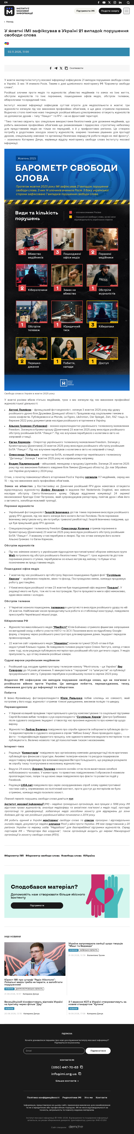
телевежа (58, 607)
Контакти (101, 1097)
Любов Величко (36, 729)
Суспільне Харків (89, 717)
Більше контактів (66, 1081)
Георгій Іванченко (57, 512)
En (6, 2)
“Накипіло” (61, 643)
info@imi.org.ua (64, 1073)
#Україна (89, 855)
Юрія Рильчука (71, 698)
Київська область (89, 950)
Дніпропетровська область (29, 989)
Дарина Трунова (43, 769)
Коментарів (30, 753)
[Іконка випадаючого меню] (126, 11)
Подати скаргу (110, 11)
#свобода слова (71, 855)
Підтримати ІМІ (85, 11)
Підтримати (37, 905)
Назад (9, 22)
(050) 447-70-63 (64, 1067)
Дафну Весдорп (52, 490)
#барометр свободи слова (42, 855)
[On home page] (18, 11)
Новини (9, 989)
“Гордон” (113, 587)
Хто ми (88, 1097)
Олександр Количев (75, 528)
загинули (91, 477)
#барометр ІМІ (14, 855)
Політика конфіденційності (43, 1097)
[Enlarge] (125, 153)
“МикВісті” (60, 627)
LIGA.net (27, 785)
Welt (12, 555)
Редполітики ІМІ (71, 1097)
